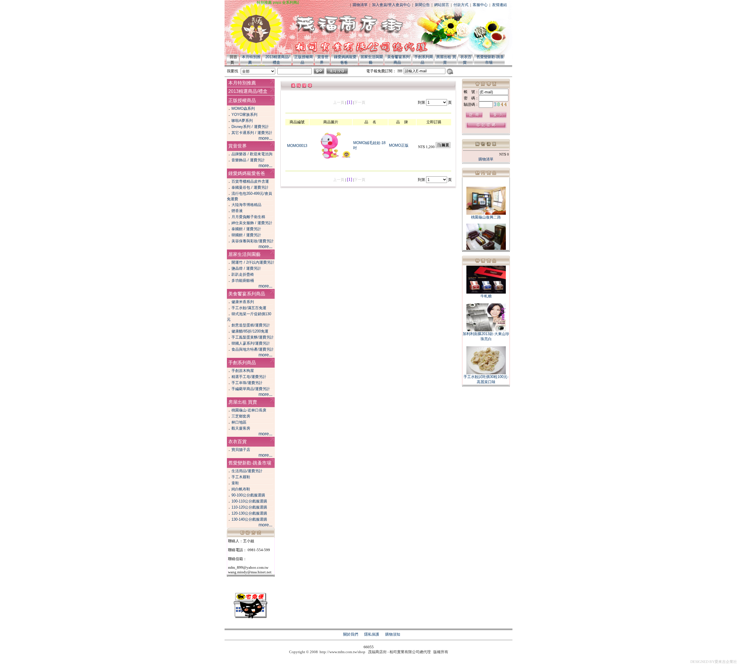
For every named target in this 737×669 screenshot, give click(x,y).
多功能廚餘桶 (242, 280)
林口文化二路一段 (486, 250)
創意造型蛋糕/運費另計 (250, 325)
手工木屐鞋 (240, 477)
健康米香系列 (242, 302)
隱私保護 (371, 634)
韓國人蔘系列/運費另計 (250, 343)
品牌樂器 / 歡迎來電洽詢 (251, 154)
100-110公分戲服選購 (249, 501)
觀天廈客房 (240, 428)
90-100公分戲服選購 (248, 495)
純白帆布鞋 (240, 489)
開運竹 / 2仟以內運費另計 (252, 262)
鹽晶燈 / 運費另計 (246, 268)
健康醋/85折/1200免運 (249, 331)
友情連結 (499, 5)
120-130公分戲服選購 (249, 513)
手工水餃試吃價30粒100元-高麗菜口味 (486, 379)
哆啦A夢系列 (242, 120)
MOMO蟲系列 (243, 108)
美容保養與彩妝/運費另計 (252, 241)
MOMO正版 (399, 145)
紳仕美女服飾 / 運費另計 (251, 223)
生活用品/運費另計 (247, 471)
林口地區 (238, 422)
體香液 (237, 211)
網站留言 (441, 5)
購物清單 (360, 5)
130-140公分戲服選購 (249, 519)
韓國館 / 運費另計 (246, 235)
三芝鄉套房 (240, 416)
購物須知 (392, 634)
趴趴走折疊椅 (242, 274)
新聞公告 (422, 5)
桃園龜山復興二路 (486, 213)
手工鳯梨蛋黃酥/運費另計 (252, 337)
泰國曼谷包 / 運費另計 (250, 187)
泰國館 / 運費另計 (246, 229)
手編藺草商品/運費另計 (250, 389)
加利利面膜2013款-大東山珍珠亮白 (486, 336)
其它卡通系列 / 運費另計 (251, 133)
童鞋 (235, 483)
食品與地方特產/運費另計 (252, 349)
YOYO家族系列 (244, 114)
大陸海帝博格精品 (246, 205)
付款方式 (460, 5)
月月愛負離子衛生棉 (248, 217)
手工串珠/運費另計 (247, 383)
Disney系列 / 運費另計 (250, 126)
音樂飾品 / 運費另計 (248, 160)
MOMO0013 (297, 145)
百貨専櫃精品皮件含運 (250, 181)
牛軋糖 (486, 296)
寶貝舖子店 (240, 449)
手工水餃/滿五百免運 (248, 308)
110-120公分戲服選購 (249, 507)
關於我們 (350, 634)
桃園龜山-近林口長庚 (248, 410)
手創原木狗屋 (242, 370)
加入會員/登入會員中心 (391, 5)
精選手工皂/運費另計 (248, 377)
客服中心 (480, 5)
